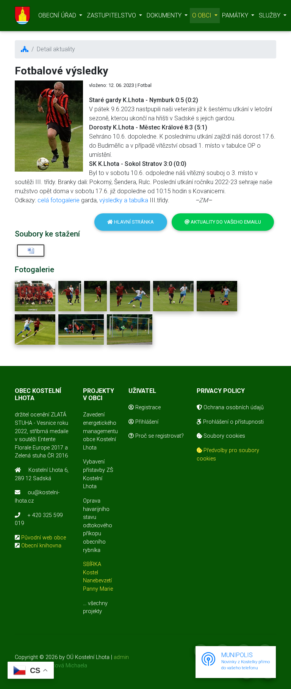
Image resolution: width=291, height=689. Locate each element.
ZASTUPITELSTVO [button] (112, 15)
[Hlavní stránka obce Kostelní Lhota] (22, 16)
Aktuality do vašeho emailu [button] (225, 222)
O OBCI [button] (202, 15)
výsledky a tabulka (123, 200)
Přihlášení (146, 422)
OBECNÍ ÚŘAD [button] (58, 15)
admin (121, 657)
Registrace (147, 407)
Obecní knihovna (41, 545)
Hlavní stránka (133, 222)
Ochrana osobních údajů (233, 407)
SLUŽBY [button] (270, 15)
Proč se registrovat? (159, 436)
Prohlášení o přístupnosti (233, 422)
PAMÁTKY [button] (236, 15)
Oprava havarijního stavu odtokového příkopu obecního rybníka (97, 525)
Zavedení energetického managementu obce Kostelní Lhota (100, 431)
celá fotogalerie (58, 200)
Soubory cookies (223, 436)
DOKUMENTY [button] (165, 15)
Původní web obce (43, 537)
